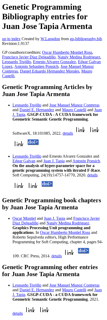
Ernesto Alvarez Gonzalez (54, 62)
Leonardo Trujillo (16, 62)
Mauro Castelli (74, 110)
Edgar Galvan (23, 161)
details (68, 133)
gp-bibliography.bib (86, 39)
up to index (11, 39)
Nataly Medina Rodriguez (79, 57)
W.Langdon (50, 39)
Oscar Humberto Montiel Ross (67, 52)
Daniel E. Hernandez (36, 110)
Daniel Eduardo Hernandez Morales (49, 71)
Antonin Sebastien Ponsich (36, 66)
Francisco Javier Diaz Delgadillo (29, 57)
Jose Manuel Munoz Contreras (74, 105)
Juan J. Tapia (54, 161)
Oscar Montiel (24, 218)
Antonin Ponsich (86, 161)
